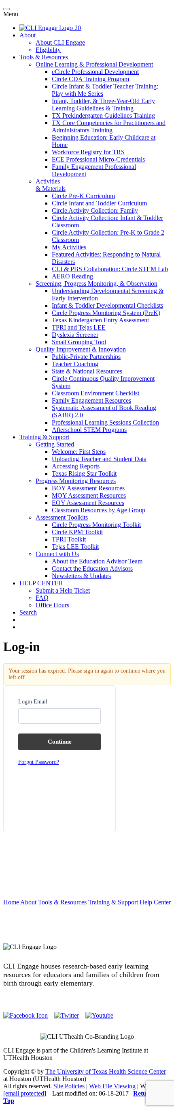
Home (11, 902)
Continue (60, 741)
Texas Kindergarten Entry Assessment (100, 320)
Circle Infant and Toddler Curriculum (99, 203)
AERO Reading (72, 276)
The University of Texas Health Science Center (105, 1071)
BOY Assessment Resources (88, 488)
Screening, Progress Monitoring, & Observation (96, 283)
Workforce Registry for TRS (88, 152)
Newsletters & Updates (81, 575)
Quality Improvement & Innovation (81, 349)
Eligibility (48, 49)
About (27, 35)
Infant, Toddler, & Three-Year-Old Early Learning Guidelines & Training (103, 104)
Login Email (32, 702)
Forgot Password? (38, 762)
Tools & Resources (43, 57)
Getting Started (55, 444)
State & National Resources (87, 371)
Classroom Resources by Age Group (98, 510)
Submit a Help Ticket (63, 590)
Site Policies (69, 1086)
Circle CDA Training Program (90, 79)
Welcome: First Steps (79, 451)
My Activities (69, 247)
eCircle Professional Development (95, 71)
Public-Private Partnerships (86, 356)
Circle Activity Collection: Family (95, 210)
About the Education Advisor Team (97, 561)
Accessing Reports (76, 466)
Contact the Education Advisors (92, 568)
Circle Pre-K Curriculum (83, 195)
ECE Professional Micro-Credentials (98, 159)
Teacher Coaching (75, 363)
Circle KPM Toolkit (77, 532)
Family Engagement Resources (91, 400)
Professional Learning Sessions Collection (105, 422)
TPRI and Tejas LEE (79, 327)
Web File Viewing (112, 1086)
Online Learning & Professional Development (94, 64)
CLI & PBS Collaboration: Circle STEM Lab (110, 268)
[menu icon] (6, 9)
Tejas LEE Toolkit (75, 546)
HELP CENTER (41, 583)
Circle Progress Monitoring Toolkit (96, 524)
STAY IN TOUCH (87, 933)
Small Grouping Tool (79, 342)
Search (28, 612)
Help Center (155, 902)
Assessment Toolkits (62, 517)
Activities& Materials (51, 185)
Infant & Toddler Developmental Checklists (107, 305)
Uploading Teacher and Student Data (99, 458)
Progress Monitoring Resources (76, 480)
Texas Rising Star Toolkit (84, 473)
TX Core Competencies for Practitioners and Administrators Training (109, 126)
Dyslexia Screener (75, 334)
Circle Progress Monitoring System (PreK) (106, 312)
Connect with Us (57, 553)
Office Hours (52, 605)
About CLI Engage (60, 42)
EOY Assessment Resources (88, 502)
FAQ (42, 597)
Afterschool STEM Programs (89, 429)
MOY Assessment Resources (89, 495)
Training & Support (44, 437)
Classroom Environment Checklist (95, 393)
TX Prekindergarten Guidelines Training (103, 115)
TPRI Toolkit (69, 539)
